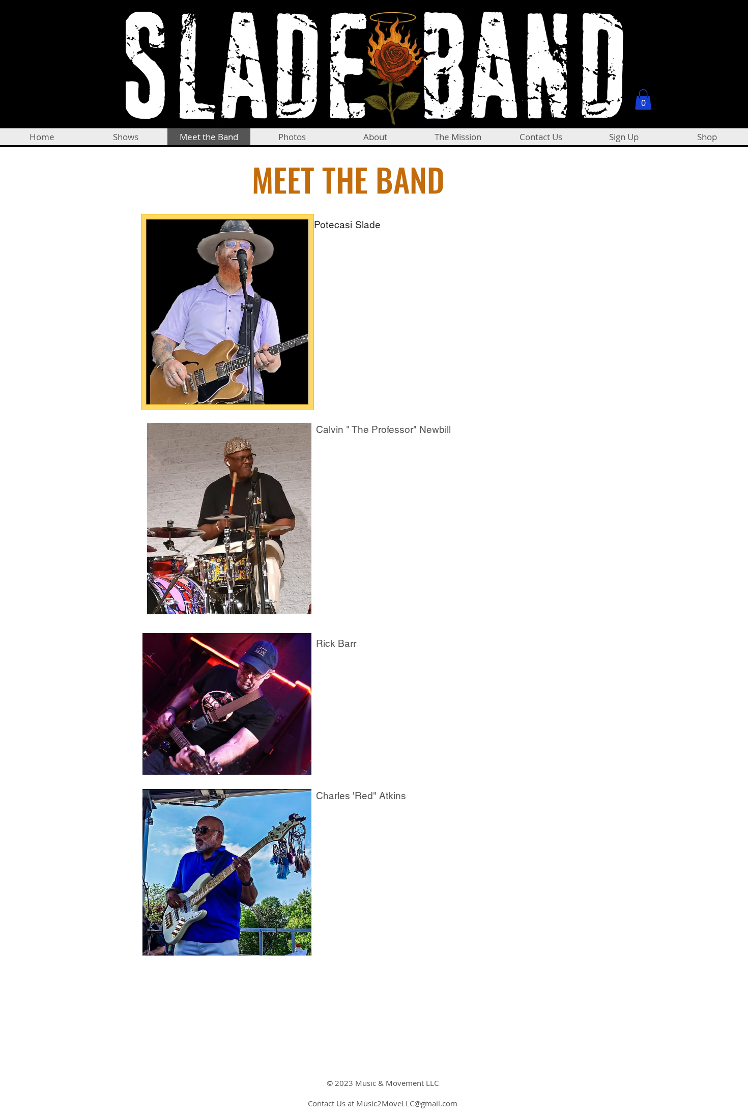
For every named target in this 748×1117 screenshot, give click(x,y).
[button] (643, 99)
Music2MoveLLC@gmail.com (406, 1103)
